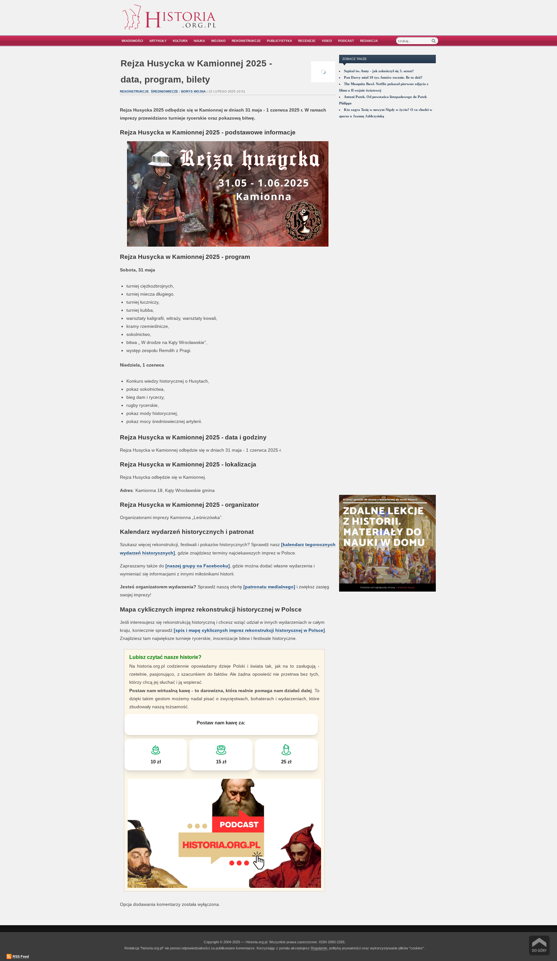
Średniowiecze (164, 91)
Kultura (180, 41)
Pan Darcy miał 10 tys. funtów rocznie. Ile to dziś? (383, 77)
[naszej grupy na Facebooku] (197, 565)
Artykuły (158, 41)
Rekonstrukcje (246, 41)
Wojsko (218, 41)
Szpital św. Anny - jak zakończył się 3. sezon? (379, 71)
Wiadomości (132, 41)
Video (327, 41)
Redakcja (369, 41)
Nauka (199, 41)
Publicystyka (279, 41)
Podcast (346, 41)
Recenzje (307, 41)
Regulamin (319, 948)
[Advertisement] (365, 22)
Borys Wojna (193, 91)
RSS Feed (21, 956)
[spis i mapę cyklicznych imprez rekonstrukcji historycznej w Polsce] (249, 630)
